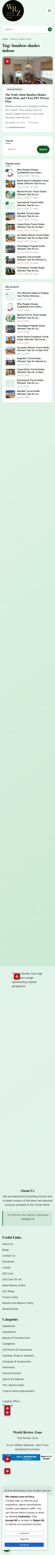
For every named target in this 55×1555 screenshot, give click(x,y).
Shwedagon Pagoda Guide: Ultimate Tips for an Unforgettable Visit (31, 247)
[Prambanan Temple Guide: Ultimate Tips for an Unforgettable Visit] (10, 271)
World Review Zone (27, 1432)
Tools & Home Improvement (18, 1391)
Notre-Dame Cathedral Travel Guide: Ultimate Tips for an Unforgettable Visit (32, 182)
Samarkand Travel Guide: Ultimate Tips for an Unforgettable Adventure (30, 204)
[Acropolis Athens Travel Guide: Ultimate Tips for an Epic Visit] (10, 238)
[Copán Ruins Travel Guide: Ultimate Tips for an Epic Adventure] (10, 227)
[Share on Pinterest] (7, 61)
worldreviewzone (16, 127)
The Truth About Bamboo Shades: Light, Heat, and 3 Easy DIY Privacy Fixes (27, 98)
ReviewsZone (10, 1308)
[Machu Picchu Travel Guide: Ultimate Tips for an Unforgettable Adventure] (10, 195)
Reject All (24, 1539)
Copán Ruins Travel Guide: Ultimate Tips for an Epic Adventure (31, 225)
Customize (24, 1533)
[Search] (50, 29)
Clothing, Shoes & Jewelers (18, 1355)
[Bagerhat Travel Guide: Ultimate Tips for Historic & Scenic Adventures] (10, 260)
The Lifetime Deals (13, 1385)
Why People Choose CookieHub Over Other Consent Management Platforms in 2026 (29, 171)
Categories (8, 1343)
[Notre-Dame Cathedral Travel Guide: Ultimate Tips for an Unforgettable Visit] (10, 184)
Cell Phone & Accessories (17, 1349)
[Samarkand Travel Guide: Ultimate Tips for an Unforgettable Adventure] (10, 206)
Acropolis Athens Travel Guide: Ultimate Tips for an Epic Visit (33, 236)
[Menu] (49, 11)
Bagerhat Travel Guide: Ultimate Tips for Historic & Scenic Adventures (31, 258)
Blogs (5, 1249)
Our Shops (8, 1291)
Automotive (9, 1331)
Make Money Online (13, 1285)
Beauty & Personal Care (16, 1337)
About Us (27, 1190)
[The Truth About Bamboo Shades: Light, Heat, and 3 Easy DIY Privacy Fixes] (27, 70)
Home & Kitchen (14, 89)
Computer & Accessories (16, 1361)
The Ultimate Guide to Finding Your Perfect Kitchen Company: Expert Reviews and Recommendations (33, 294)
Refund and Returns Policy (17, 1303)
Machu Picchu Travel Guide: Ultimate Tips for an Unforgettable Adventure (31, 193)
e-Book (6, 1267)
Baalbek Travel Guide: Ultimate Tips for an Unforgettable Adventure (30, 215)
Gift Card (7, 1273)
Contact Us (27, 1219)
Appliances (8, 1326)
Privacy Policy (10, 1297)
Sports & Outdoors (13, 1379)
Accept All (24, 1545)
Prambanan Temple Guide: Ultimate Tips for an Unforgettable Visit (31, 269)
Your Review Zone (27, 1438)
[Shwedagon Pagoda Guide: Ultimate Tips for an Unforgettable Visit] (10, 249)
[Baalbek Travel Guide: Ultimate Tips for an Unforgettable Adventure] (10, 216)
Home (5, 39)
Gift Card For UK (12, 1279)
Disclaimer (8, 1261)
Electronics (8, 1367)
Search (43, 149)
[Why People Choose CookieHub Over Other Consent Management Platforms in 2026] (10, 173)
